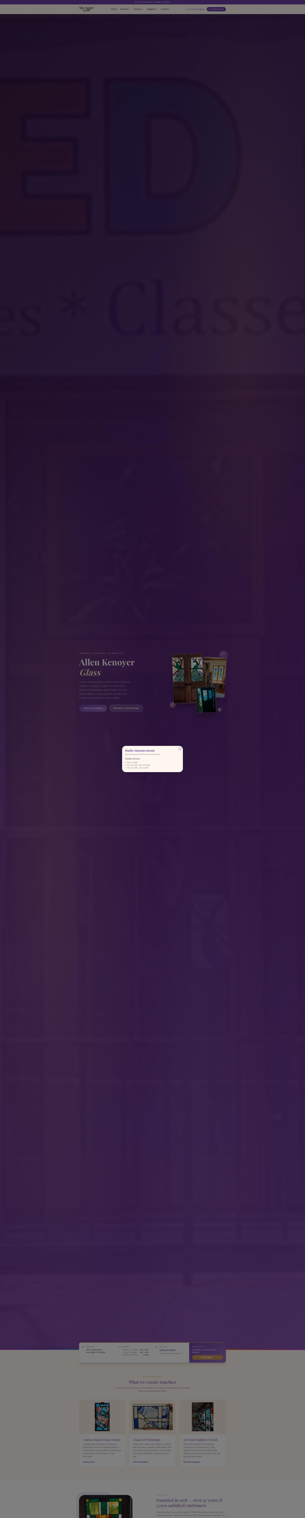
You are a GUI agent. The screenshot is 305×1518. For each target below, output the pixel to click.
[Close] (180, 749)
